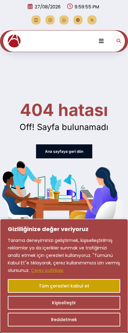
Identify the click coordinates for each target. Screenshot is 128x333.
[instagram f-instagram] (50, 20)
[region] (64, 276)
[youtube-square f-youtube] (36, 20)
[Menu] (101, 41)
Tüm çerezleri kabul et (64, 286)
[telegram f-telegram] (78, 20)
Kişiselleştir (64, 303)
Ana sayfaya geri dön (64, 151)
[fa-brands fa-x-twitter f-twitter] (92, 20)
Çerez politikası (47, 270)
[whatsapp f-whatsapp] (64, 20)
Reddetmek (64, 319)
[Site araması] (119, 41)
